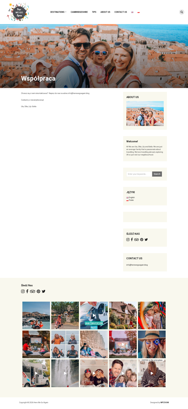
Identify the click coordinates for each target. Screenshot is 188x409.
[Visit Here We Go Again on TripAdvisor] (136, 240)
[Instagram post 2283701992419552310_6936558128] (123, 373)
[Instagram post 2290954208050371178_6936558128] (65, 373)
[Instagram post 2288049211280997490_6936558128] (94, 373)
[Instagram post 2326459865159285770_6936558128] (123, 315)
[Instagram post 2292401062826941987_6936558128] (36, 373)
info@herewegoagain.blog (137, 265)
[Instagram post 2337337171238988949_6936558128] (65, 315)
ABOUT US (105, 12)
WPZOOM (165, 402)
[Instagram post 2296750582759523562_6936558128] (123, 344)
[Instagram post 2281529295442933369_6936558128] (152, 373)
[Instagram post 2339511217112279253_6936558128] (36, 315)
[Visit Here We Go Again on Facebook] (132, 240)
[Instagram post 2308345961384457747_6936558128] (65, 344)
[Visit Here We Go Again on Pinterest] (141, 240)
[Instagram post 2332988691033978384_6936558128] (94, 315)
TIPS (94, 12)
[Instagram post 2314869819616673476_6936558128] (36, 344)
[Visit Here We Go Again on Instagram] (127, 240)
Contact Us (120, 12)
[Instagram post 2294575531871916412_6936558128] (152, 344)
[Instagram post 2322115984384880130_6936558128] (152, 315)
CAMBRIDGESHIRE (79, 12)
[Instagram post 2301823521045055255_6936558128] (94, 344)
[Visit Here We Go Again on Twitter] (146, 240)
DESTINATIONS (57, 12)
